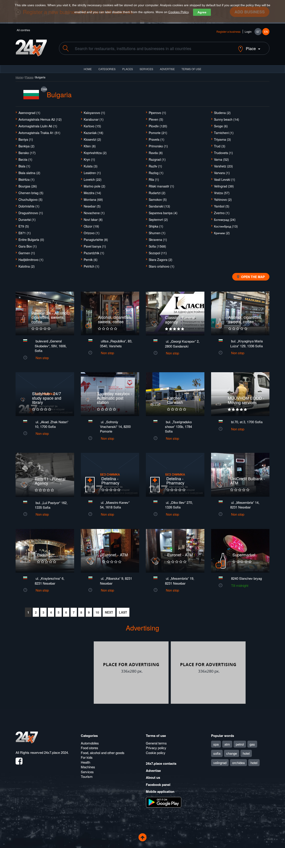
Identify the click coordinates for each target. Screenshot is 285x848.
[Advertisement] (54, 672)
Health (85, 762)
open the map (252, 277)
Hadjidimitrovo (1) (30, 259)
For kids (87, 757)
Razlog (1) (156, 173)
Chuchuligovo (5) (30, 199)
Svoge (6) (221, 126)
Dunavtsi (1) (27, 219)
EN (266, 31)
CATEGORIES (107, 69)
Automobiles (90, 743)
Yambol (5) (221, 206)
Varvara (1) (222, 173)
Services (146, 69)
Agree (201, 12)
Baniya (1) (25, 139)
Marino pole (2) (94, 186)
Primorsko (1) (158, 146)
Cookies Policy (178, 12)
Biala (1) (24, 166)
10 (97, 612)
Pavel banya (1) (95, 246)
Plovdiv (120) (158, 126)
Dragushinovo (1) (30, 213)
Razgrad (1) (157, 159)
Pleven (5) (156, 119)
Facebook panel (158, 784)
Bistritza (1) (26, 179)
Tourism (87, 776)
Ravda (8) (156, 152)
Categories (89, 735)
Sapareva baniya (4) (163, 213)
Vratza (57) (222, 193)
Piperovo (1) (157, 112)
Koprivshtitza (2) (95, 152)
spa (216, 744)
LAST (123, 612)
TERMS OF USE (191, 69)
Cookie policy (155, 752)
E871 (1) (24, 233)
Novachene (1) (94, 213)
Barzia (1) (25, 159)
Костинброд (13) (226, 226)
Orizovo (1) (92, 233)
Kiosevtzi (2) (92, 139)
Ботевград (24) (225, 219)
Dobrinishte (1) (28, 206)
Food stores (89, 747)
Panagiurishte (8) (96, 239)
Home (19, 77)
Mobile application (160, 791)
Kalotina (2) (26, 266)
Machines (88, 767)
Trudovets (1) (223, 152)
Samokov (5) (158, 199)
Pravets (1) (156, 139)
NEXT (109, 612)
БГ (258, 31)
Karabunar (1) (94, 119)
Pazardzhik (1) (94, 253)
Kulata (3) (91, 166)
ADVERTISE (167, 69)
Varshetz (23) (223, 166)
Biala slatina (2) (29, 173)
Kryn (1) (89, 159)
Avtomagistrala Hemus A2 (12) (40, 119)
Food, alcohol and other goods (102, 752)
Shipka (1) (156, 226)
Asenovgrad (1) (29, 112)
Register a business (228, 31)
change (231, 753)
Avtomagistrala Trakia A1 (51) (39, 132)
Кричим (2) (222, 233)
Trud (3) (219, 146)
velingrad (219, 762)
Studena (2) (222, 112)
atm (227, 744)
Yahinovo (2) (223, 199)
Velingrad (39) (224, 186)
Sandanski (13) (159, 206)
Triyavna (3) (222, 139)
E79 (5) (23, 226)
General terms (156, 743)
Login (248, 31)
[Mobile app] (163, 801)
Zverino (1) (222, 213)
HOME (88, 69)
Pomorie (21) (158, 132)
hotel (246, 753)
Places (127, 69)
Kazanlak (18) (93, 132)
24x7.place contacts (161, 763)
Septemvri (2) (158, 219)
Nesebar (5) (92, 206)
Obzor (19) (91, 226)
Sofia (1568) (157, 246)
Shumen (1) (157, 233)
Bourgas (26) (27, 186)
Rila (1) (154, 179)
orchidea (238, 762)
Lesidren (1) (92, 173)
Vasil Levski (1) (224, 179)
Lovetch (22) (93, 179)
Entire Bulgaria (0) (31, 239)
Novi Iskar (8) (93, 219)
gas (252, 744)
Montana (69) (93, 199)
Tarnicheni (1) (224, 132)
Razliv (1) (155, 166)
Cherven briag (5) (30, 193)
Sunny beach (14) (226, 119)
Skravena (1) (158, 239)
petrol (240, 744)
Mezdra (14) (92, 193)
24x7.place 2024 (56, 752)
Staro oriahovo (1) (161, 266)
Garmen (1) (26, 253)
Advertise (153, 770)
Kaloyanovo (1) (94, 112)
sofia (216, 753)
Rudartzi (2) (157, 193)
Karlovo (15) (92, 126)
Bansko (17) (27, 152)
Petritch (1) (91, 266)
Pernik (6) (91, 259)
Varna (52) (221, 159)
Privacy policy (156, 747)
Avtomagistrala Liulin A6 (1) (37, 126)
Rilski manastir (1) (161, 186)
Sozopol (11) (158, 253)
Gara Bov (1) (27, 246)
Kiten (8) (90, 146)
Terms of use (156, 735)
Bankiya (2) (26, 146)
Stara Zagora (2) (160, 259)
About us (153, 777)
